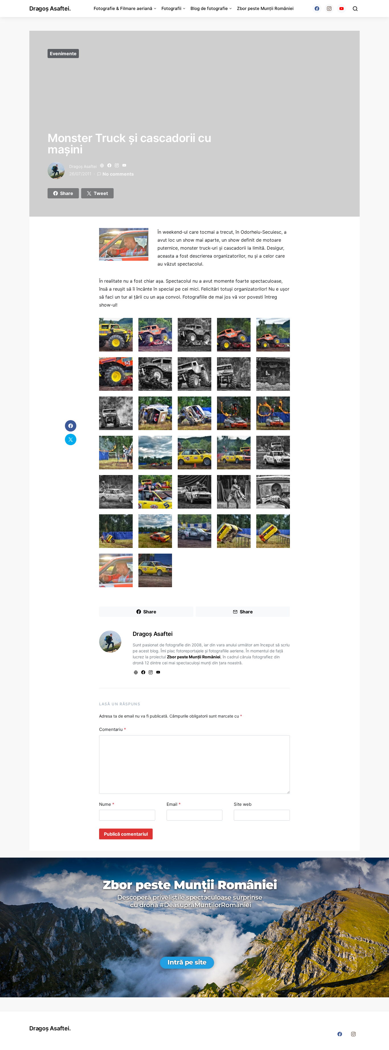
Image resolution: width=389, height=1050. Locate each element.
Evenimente (63, 53)
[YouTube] (341, 8)
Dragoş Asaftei (83, 166)
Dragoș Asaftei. (50, 8)
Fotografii (171, 8)
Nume (106, 804)
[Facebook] (317, 8)
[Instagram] (329, 8)
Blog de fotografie (209, 8)
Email (174, 804)
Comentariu (112, 729)
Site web (242, 804)
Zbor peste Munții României (265, 8)
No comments (118, 174)
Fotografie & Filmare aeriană (123, 8)
